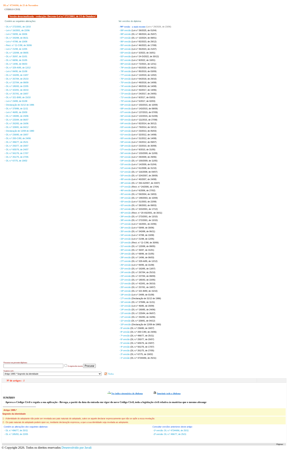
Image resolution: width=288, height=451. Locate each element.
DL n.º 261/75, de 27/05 (17, 157)
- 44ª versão (125, 198)
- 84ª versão (125, 49)
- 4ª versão (124, 347)
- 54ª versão (125, 160)
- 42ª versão (125, 205)
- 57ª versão (125, 149)
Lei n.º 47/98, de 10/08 (16, 41)
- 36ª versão (125, 227)
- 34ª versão (125, 235)
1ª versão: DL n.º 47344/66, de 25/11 (171, 430)
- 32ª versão (125, 242)
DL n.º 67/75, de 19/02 (16, 160)
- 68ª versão (125, 108)
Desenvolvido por (76, 447)
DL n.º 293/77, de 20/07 (17, 146)
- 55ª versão (125, 157)
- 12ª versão (125, 317)
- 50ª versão (125, 175)
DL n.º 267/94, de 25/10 (17, 79)
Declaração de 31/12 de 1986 (20, 105)
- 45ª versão (125, 194)
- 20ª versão (125, 287)
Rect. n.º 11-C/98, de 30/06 (19, 45)
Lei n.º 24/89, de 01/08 (16, 101)
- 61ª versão (125, 134)
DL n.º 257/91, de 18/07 (17, 93)
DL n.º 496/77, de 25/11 (17, 142)
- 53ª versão (125, 164)
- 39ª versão (125, 216)
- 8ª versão (124, 332)
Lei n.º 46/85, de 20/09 (16, 112)
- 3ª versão (124, 350)
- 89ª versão (125, 30)
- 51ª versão (125, 172)
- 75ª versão (125, 82)
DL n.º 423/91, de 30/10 (17, 90)
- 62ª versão (125, 131)
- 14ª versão (125, 309)
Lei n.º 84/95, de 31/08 (16, 71)
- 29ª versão (125, 254)
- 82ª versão (125, 56)
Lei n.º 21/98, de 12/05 (16, 49)
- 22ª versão (125, 280)
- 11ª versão (125, 321)
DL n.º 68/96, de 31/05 (16, 60)
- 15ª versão (125, 306)
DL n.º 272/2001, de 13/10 (18, 26)
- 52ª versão (125, 168)
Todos (111, 374)
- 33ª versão (125, 239)
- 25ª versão (125, 268)
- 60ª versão (125, 138)
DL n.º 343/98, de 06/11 (17, 38)
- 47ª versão (125, 187)
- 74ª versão (125, 86)
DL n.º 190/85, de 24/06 (17, 116)
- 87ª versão (125, 38)
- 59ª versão (125, 142)
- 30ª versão (125, 250)
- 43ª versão (125, 201)
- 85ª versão (125, 45)
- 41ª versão (125, 209)
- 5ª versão (124, 343)
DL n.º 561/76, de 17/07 (17, 153)
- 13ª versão (125, 313)
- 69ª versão (125, 105)
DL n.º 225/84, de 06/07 (17, 120)
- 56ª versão (125, 153)
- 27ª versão (125, 261)
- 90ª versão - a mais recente (132, 27)
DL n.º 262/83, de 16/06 (17, 123)
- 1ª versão (124, 358)
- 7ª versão (124, 335)
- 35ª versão (125, 231)
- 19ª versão (125, 291)
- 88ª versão (125, 34)
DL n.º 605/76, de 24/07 (17, 149)
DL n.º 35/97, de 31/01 (16, 56)
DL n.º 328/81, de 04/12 (17, 127)
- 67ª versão (125, 112)
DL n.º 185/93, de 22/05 (17, 86)
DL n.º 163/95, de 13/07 (17, 75)
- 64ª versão (125, 123)
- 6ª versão (124, 339)
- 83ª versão (125, 53)
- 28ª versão (125, 257)
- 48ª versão (125, 183)
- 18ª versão (125, 294)
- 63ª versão (125, 127)
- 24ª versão (125, 272)
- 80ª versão (125, 64)
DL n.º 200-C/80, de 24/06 (18, 138)
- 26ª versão (125, 265)
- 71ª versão (125, 97)
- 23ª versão (125, 276)
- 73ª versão (125, 90)
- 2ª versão (124, 354)
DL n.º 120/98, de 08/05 (17, 53)
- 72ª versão (125, 93)
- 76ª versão (125, 79)
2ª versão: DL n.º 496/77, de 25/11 (170, 434)
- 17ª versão (125, 298)
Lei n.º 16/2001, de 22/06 (18, 30)
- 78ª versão (125, 71)
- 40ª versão (125, 213)
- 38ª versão (125, 220)
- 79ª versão (125, 67)
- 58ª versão (125, 146)
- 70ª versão (125, 101)
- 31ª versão (125, 246)
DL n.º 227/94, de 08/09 (17, 82)
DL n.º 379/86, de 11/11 (17, 108)
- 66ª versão (125, 116)
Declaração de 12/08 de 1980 (20, 131)
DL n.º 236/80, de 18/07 (17, 134)
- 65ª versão (125, 120)
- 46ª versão (125, 190)
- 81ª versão (125, 60)
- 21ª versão (125, 283)
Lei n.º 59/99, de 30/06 (16, 34)
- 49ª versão (125, 179)
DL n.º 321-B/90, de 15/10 (18, 97)
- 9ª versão (124, 328)
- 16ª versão (125, 302)
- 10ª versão (125, 324)
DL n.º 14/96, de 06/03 (16, 64)
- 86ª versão (125, 41)
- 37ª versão (125, 224)
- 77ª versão (125, 75)
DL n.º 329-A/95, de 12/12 (18, 67)
